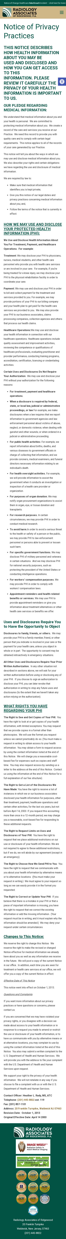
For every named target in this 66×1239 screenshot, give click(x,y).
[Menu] (62, 12)
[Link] (19, 12)
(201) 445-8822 (26, 1099)
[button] (62, 82)
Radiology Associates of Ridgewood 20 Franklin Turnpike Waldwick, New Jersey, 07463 (33, 1224)
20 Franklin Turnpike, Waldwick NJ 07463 (38, 1108)
